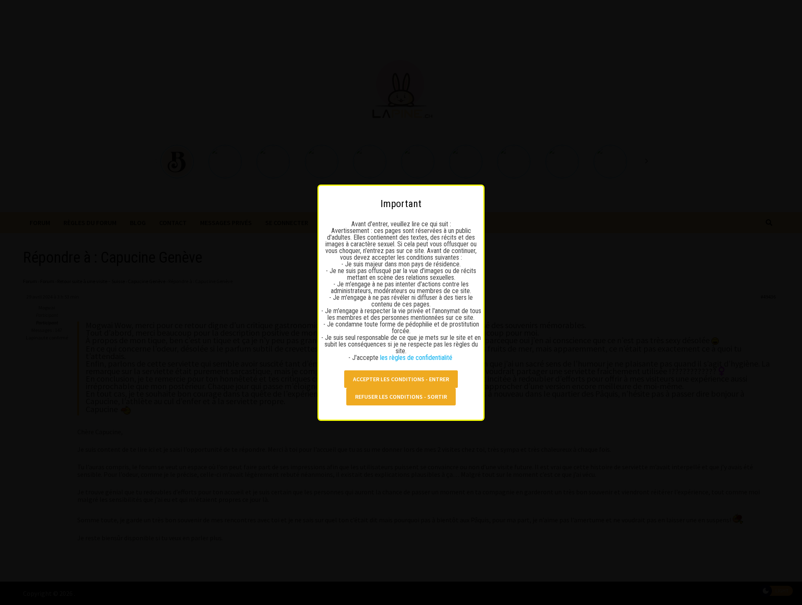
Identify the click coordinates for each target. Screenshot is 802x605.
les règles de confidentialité (417, 358)
